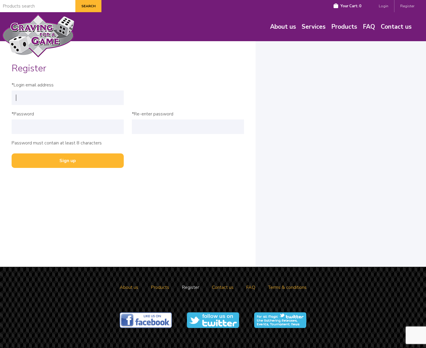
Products (344, 27)
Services (313, 27)
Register (407, 6)
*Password (23, 114)
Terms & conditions (287, 287)
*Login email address (33, 85)
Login (383, 6)
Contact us (396, 27)
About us (283, 27)
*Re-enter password (152, 114)
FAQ (369, 27)
